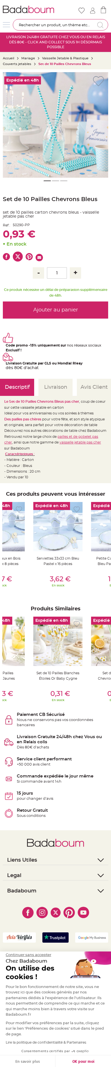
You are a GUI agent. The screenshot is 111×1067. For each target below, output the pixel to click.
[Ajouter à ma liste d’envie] (19, 509)
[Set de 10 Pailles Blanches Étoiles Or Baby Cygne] (58, 641)
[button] (10, 125)
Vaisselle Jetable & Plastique (65, 58)
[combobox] (60, 25)
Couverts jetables (17, 64)
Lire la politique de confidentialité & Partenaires (46, 1042)
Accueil (8, 58)
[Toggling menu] (6, 24)
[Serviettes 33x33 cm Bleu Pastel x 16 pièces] (58, 526)
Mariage (28, 58)
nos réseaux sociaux (84, 345)
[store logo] (28, 9)
